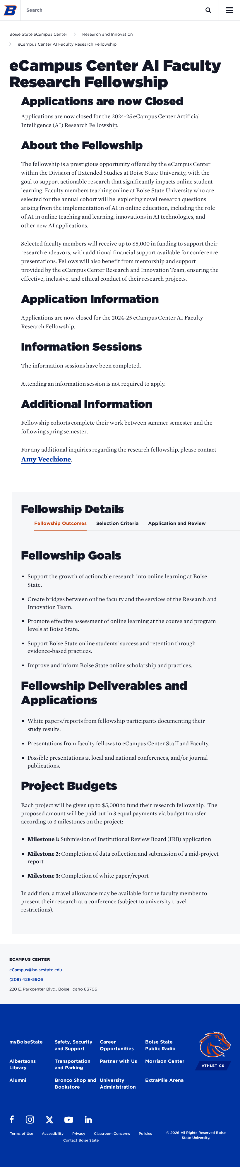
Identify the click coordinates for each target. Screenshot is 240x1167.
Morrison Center (164, 1061)
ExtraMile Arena (164, 1080)
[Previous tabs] (20, 525)
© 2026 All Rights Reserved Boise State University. (196, 1135)
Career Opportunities (117, 1045)
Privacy (78, 1133)
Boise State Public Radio (160, 1045)
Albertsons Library (22, 1064)
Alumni (17, 1080)
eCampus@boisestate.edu (35, 969)
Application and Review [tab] (177, 523)
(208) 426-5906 (26, 979)
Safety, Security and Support (73, 1045)
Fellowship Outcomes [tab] (60, 523)
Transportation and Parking (72, 1064)
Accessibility (53, 1133)
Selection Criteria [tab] (117, 523)
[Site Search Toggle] (208, 10)
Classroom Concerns (112, 1133)
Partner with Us (118, 1061)
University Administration (118, 1083)
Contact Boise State (81, 1140)
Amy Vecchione (46, 459)
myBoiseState (26, 1042)
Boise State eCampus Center (38, 34)
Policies (145, 1133)
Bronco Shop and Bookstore (75, 1083)
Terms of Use (21, 1133)
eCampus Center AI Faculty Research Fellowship (67, 44)
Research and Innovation (107, 34)
